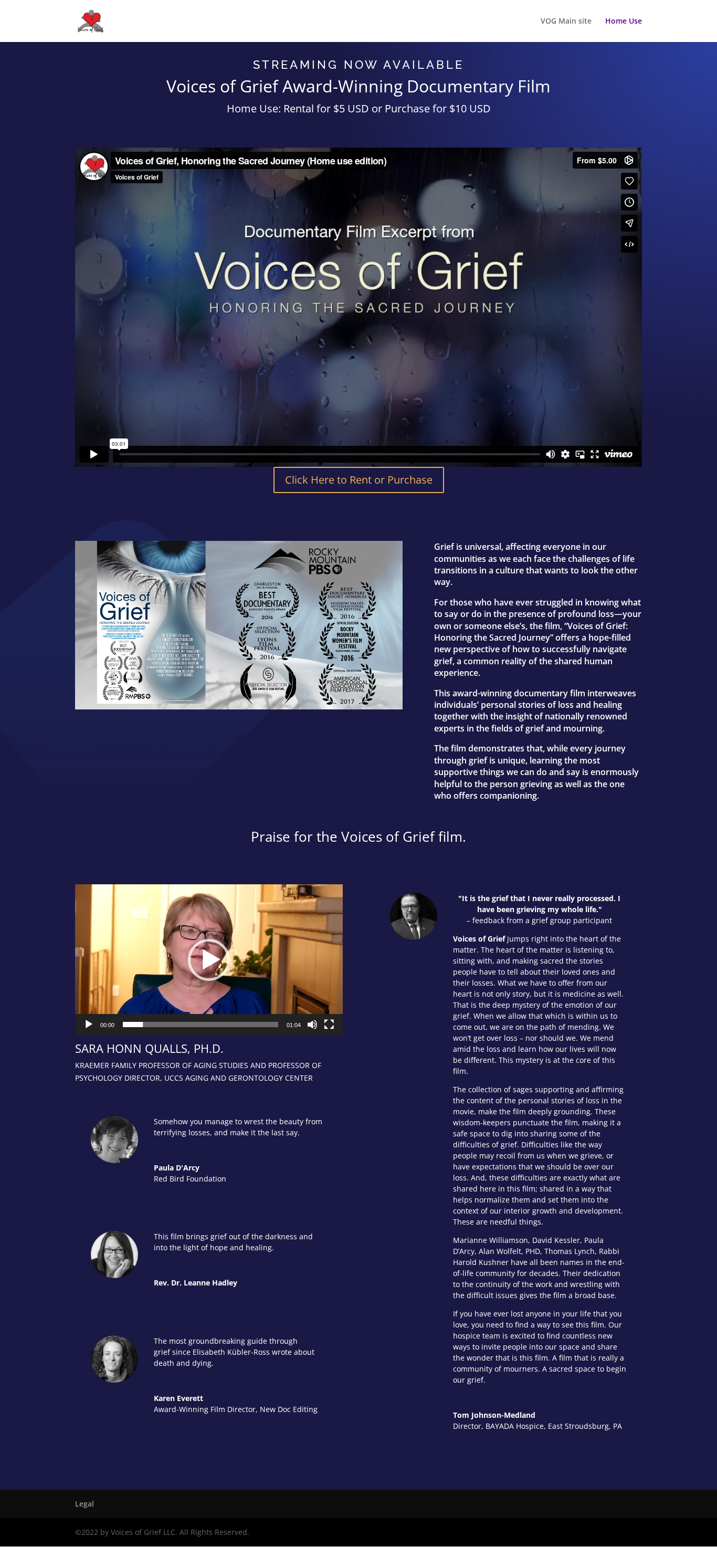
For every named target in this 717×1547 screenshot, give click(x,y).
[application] (209, 959)
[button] (209, 960)
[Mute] (312, 1024)
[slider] (200, 1024)
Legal (84, 1504)
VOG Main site (566, 21)
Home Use (623, 21)
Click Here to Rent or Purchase (359, 480)
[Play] (88, 1024)
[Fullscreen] (329, 1024)
